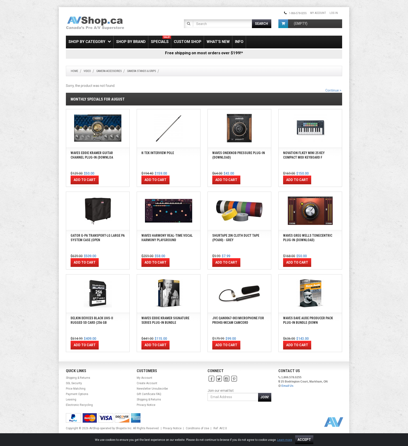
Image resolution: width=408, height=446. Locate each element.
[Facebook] (211, 378)
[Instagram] (226, 378)
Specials (160, 40)
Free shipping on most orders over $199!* (204, 52)
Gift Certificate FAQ (149, 394)
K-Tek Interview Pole (157, 153)
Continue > (333, 90)
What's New (218, 41)
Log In (334, 13)
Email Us (287, 385)
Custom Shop (187, 41)
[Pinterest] (234, 378)
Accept (304, 440)
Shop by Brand (131, 41)
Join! (264, 397)
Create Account (147, 383)
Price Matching (75, 388)
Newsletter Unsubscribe (152, 388)
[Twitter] (219, 378)
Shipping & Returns (78, 377)
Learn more (284, 440)
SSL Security (74, 383)
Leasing (71, 399)
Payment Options (77, 394)
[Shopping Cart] (283, 23)
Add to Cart (84, 180)
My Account (318, 13)
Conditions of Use (197, 428)
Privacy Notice (146, 405)
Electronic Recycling (79, 405)
